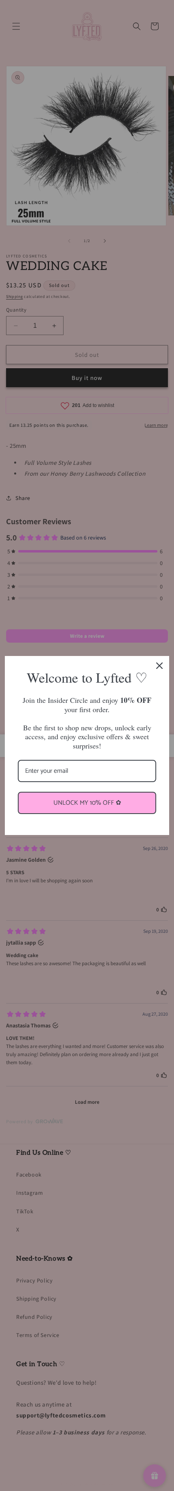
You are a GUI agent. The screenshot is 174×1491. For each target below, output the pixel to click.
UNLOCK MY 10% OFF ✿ (87, 802)
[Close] (159, 665)
